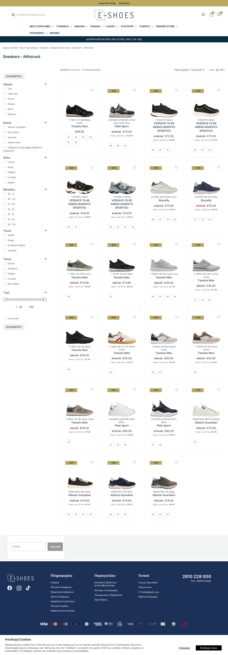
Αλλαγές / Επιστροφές (106, 590)
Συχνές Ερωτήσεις (148, 582)
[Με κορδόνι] (4, 283)
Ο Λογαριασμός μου (149, 592)
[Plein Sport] (4, 132)
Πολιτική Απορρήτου (61, 587)
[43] (4, 214)
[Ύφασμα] (4, 250)
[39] (4, 193)
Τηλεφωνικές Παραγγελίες (108, 595)
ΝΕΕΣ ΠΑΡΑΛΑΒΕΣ (40, 26)
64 (222, 70)
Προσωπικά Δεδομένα (62, 592)
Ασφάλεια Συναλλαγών (63, 601)
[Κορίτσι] (4, 182)
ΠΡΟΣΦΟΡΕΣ (37, 33)
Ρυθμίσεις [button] (184, 647)
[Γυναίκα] (4, 177)
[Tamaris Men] (4, 142)
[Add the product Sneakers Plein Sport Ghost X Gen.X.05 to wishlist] (134, 390)
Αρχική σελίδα (10, 47)
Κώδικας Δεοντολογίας (62, 610)
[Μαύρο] (4, 103)
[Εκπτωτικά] (4, 318)
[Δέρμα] (4, 240)
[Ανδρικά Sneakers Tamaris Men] (79, 103)
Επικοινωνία (145, 587)
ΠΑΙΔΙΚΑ (95, 26)
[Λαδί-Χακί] (4, 93)
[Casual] (4, 263)
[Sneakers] (4, 268)
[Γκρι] (4, 88)
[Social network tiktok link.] (28, 587)
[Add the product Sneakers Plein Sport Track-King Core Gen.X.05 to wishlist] (134, 90)
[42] (4, 209)
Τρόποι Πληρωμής (60, 596)
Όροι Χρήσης (100, 599)
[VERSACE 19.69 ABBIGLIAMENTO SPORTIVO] (4, 147)
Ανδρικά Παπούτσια (60, 47)
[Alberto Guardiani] (4, 127)
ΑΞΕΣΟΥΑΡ (127, 26)
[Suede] (4, 235)
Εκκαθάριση (14, 76)
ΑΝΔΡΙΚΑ (79, 26)
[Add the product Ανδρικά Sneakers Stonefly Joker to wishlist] (176, 167)
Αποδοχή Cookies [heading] (18, 639)
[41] (4, 204)
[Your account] (203, 15)
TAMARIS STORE (165, 26)
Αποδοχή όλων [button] (208, 647)
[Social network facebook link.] (9, 587)
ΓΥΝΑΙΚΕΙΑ (62, 26)
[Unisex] (4, 162)
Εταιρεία (55, 582)
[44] (4, 219)
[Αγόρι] (4, 167)
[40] (4, 198)
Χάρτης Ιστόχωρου (148, 596)
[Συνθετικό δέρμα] (4, 245)
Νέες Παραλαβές (28, 47)
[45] (4, 224)
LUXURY (110, 26)
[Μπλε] (4, 109)
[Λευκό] (4, 98)
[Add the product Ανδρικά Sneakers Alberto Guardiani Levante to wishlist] (219, 390)
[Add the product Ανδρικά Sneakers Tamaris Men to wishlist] (92, 90)
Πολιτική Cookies (59, 606)
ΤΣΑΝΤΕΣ (144, 26)
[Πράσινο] (4, 114)
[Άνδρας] (4, 172)
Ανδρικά (44, 47)
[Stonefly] (4, 137)
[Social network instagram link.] (19, 587)
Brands (55, 33)
